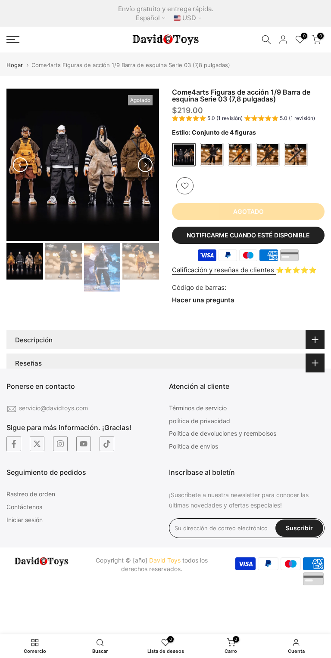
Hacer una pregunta (203, 300)
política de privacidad (199, 420)
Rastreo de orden (30, 494)
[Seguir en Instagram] (60, 444)
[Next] (145, 164)
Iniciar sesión (24, 519)
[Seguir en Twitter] (37, 444)
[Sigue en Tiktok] (107, 444)
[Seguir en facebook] (13, 444)
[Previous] (20, 164)
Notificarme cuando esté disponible (248, 235)
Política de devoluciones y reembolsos (222, 433)
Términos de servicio (198, 408)
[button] (243, 119)
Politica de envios (193, 446)
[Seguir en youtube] (83, 444)
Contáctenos (24, 506)
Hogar (14, 65)
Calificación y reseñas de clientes (224, 270)
